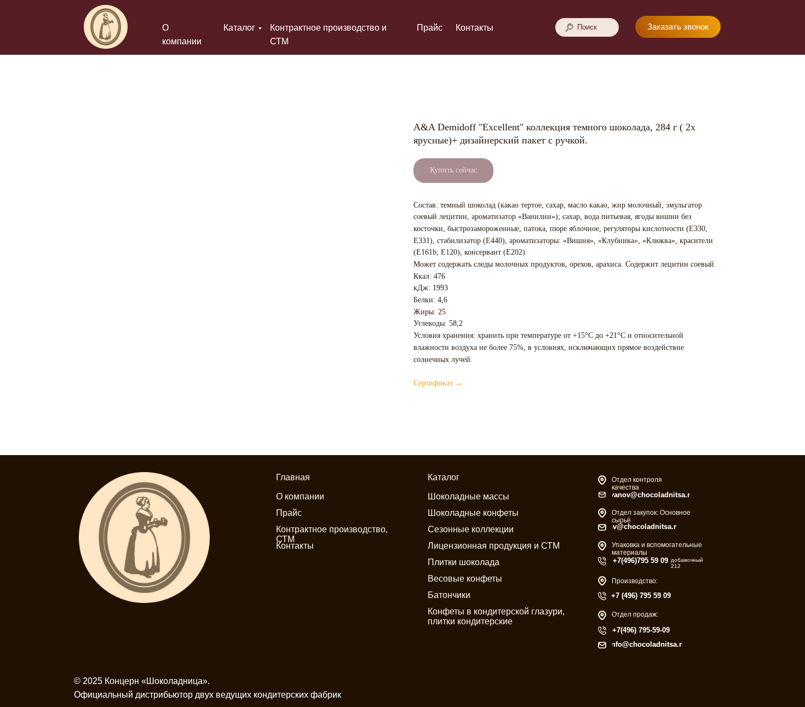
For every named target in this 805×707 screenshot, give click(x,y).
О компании (300, 496)
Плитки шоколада (463, 562)
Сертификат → (438, 383)
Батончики (449, 595)
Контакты (474, 27)
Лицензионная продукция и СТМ (494, 545)
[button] (678, 27)
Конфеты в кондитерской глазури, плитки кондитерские (496, 616)
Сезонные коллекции (471, 529)
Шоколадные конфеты (473, 513)
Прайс (429, 27)
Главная (293, 477)
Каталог (239, 27)
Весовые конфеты (465, 578)
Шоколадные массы (468, 496)
